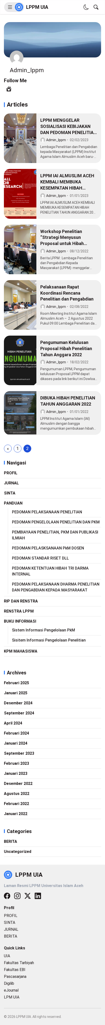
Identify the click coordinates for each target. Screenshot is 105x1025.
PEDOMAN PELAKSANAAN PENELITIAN (47, 512)
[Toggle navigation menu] (14, 7)
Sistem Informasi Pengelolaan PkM (43, 630)
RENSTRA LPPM (19, 611)
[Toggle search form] (96, 7)
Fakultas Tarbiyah (19, 962)
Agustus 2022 (16, 793)
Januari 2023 (15, 773)
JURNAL (11, 483)
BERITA (10, 841)
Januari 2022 (15, 813)
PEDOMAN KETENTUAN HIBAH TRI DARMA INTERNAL (50, 571)
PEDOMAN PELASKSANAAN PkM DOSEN (48, 548)
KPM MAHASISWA (20, 651)
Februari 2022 (16, 803)
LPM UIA (11, 997)
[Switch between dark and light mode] (86, 7)
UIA (7, 956)
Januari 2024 (15, 743)
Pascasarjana (15, 976)
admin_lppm (56, 140)
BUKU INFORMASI (20, 621)
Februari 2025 (16, 683)
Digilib (9, 983)
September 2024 (19, 713)
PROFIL (10, 473)
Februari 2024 (16, 733)
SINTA (9, 493)
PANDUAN (13, 503)
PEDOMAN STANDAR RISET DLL (40, 558)
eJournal (11, 990)
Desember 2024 (18, 703)
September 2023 (19, 753)
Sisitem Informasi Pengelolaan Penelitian (49, 640)
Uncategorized (17, 851)
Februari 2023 (16, 763)
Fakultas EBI (14, 969)
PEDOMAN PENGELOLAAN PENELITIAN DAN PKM (56, 522)
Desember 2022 (18, 783)
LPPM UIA (37, 7)
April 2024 (13, 723)
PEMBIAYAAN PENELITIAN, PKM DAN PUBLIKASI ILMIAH (55, 535)
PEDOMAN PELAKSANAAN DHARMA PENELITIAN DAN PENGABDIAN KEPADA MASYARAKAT (55, 587)
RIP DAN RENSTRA (21, 601)
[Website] (9, 89)
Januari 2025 (15, 693)
